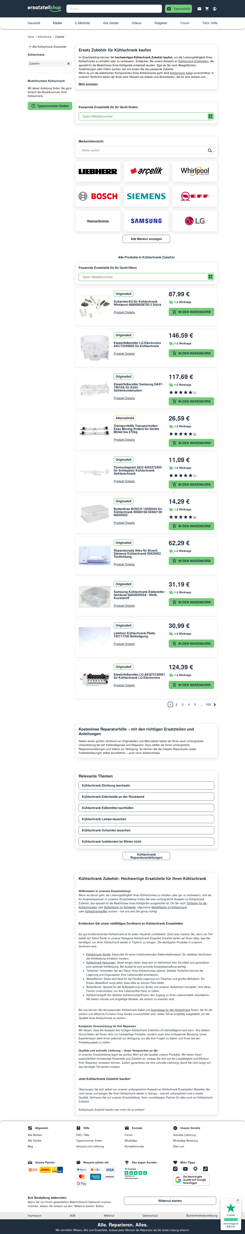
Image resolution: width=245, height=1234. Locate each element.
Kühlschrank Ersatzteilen (193, 61)
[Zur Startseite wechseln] (45, 8)
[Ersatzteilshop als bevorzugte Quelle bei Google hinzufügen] (191, 1179)
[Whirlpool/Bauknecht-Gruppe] (194, 171)
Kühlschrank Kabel (181, 73)
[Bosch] (98, 196)
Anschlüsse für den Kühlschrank (170, 1010)
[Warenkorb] (207, 9)
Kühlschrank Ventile (98, 954)
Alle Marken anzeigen (146, 239)
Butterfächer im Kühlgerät (120, 907)
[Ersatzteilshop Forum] (196, 1169)
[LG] (194, 221)
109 (208, 704)
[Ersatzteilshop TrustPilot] (131, 1168)
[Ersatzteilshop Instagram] (176, 1169)
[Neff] (194, 196)
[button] (34, 23)
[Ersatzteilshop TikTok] (206, 1169)
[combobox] (114, 9)
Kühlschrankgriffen (96, 911)
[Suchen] (210, 116)
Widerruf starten (170, 1200)
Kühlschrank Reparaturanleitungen (146, 856)
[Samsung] (146, 221)
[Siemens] (146, 196)
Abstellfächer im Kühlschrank (169, 907)
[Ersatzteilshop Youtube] (186, 1169)
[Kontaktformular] (199, 8)
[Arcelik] (146, 171)
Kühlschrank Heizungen (100, 962)
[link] (50, 46)
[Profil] (214, 9)
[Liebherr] (98, 171)
